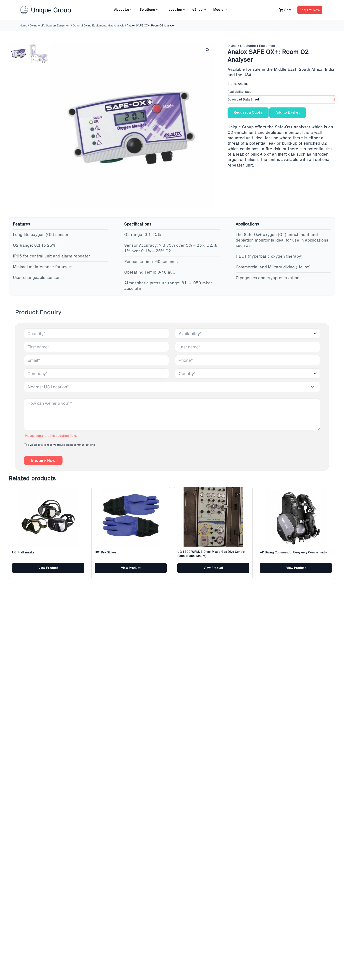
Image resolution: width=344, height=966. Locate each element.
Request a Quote (248, 112)
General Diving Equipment (89, 25)
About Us (121, 10)
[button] (207, 50)
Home (23, 25)
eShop (197, 10)
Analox (243, 84)
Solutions (147, 10)
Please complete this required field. (51, 436)
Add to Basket (288, 112)
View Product (48, 568)
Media (218, 10)
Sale (248, 92)
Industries (173, 10)
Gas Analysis (116, 25)
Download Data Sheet (243, 99)
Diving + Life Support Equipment (50, 25)
